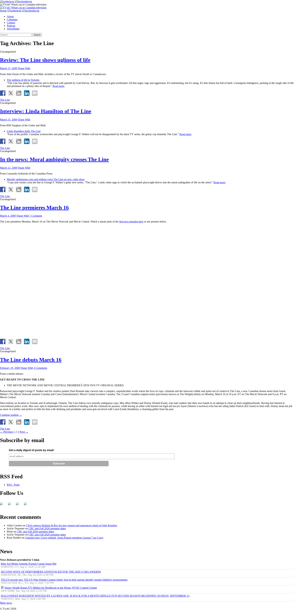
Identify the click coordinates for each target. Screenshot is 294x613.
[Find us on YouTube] (18, 505)
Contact (11, 22)
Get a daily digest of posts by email (31, 450)
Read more (58, 86)
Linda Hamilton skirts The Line (24, 131)
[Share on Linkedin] (26, 93)
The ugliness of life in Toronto (23, 79)
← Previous (6, 431)
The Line (5, 99)
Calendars (12, 19)
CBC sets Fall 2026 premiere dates (47, 528)
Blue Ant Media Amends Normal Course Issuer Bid (28, 563)
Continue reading (11, 414)
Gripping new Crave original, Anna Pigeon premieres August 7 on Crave (64, 537)
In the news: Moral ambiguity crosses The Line (54, 159)
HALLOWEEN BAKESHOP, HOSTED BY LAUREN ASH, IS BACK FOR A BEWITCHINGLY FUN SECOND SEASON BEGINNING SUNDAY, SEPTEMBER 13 (95, 595)
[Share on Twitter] (10, 93)
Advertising (13, 28)
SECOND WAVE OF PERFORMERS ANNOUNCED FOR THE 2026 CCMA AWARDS (51, 571)
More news (6, 602)
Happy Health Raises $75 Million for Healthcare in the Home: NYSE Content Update (51, 587)
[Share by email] (34, 93)
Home (3, 10)
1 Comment (35, 215)
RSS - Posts (13, 484)
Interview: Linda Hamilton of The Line (45, 111)
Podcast (11, 25)
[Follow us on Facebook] (2, 505)
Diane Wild (24, 68)
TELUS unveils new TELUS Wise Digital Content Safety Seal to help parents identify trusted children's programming (64, 579)
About (10, 16)
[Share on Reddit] (18, 93)
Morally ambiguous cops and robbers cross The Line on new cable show (46, 179)
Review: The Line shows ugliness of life (45, 60)
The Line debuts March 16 (30, 360)
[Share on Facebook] (2, 93)
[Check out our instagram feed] (26, 505)
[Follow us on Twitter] (10, 505)
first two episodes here (131, 221)
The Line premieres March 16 (34, 207)
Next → (24, 431)
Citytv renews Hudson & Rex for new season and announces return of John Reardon (71, 525)
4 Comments (40, 368)
